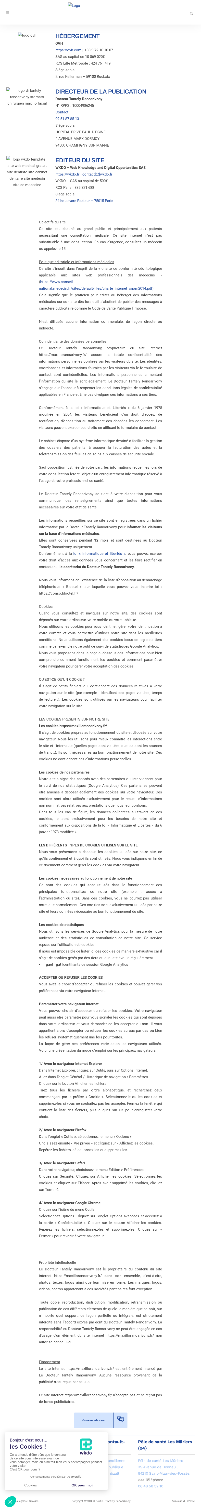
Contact (61, 112)
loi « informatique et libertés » (99, 553)
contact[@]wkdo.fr (97, 174)
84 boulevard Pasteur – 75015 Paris (84, 201)
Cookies (33, 1501)
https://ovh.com (68, 50)
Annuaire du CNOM (183, 1501)
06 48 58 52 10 (150, 1486)
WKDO (88, 1501)
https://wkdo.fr (67, 174)
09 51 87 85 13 (67, 119)
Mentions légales (16, 1501)
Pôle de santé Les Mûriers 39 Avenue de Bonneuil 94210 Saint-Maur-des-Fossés (164, 1467)
